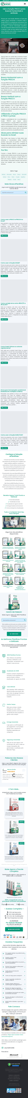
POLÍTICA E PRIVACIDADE (14, 1078)
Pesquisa (9, 179)
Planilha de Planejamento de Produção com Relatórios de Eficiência (20, 588)
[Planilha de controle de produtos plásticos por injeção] (20, 541)
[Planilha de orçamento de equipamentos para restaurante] (8, 567)
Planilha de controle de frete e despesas (20, 574)
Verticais (3, 174)
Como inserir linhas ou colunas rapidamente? (11, 347)
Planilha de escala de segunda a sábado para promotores (20, 561)
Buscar (14, 174)
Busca (19, 179)
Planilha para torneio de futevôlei (8, 561)
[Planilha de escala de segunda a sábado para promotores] (20, 554)
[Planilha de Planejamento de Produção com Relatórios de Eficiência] (20, 580)
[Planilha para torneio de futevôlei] (8, 554)
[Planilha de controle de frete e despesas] (20, 567)
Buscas (19, 174)
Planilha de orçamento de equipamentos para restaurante (8, 574)
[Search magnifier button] (25, 192)
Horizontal (24, 174)
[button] (14, 522)
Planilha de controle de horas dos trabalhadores (8, 548)
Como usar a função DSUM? (10, 263)
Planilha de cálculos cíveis (7, 587)
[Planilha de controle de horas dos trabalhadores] (8, 541)
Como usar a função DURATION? (12, 435)
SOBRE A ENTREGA (14, 1080)
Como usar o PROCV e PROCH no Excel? (12, 220)
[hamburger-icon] (25, 4)
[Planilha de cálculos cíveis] (8, 580)
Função (14, 179)
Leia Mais (5, 235)
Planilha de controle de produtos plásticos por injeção (20, 548)
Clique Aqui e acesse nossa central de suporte (12, 1035)
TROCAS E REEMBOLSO (14, 1077)
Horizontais (9, 174)
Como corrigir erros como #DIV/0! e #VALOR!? (13, 304)
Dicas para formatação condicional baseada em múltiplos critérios (13, 390)
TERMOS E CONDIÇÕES (14, 1075)
